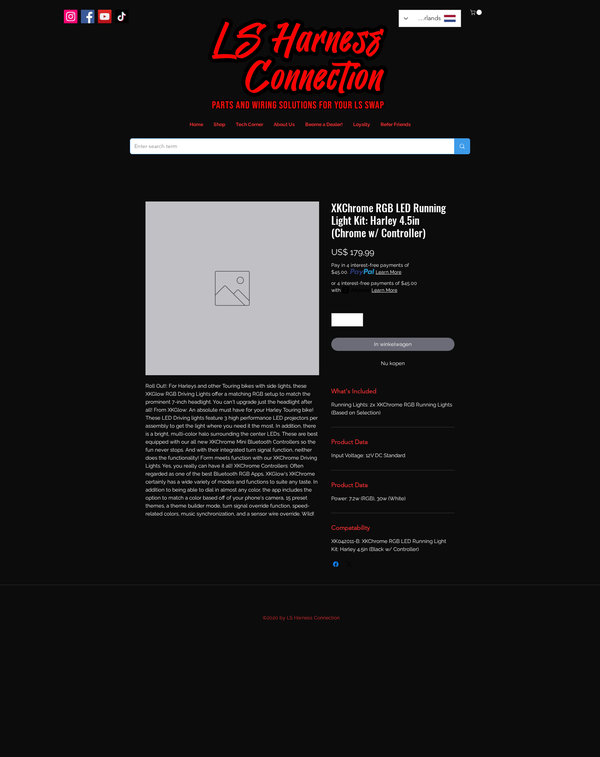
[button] (476, 12)
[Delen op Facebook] (336, 564)
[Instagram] (70, 16)
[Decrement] (337, 319)
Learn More (388, 272)
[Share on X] (349, 564)
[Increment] (357, 319)
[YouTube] (104, 16)
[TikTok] (121, 16)
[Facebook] (87, 16)
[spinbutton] (347, 319)
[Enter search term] (462, 146)
